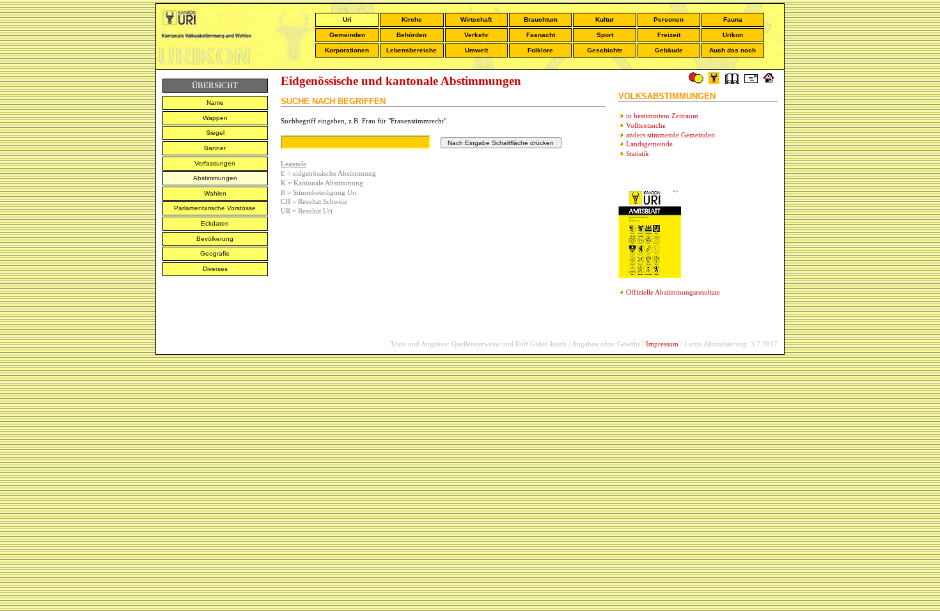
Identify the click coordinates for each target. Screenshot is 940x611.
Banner (215, 147)
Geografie (215, 253)
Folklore (540, 50)
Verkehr (476, 34)
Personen (669, 19)
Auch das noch (732, 50)
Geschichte (605, 50)
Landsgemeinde (649, 144)
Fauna (732, 19)
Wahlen (215, 193)
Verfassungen (214, 163)
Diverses (215, 268)
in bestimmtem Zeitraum (662, 116)
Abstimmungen (215, 178)
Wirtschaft (476, 19)
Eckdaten (215, 223)
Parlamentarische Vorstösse (215, 208)
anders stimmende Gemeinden (670, 135)
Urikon (733, 34)
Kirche (412, 19)
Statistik (637, 153)
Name (215, 102)
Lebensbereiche (411, 50)
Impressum (662, 344)
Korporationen (347, 50)
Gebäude (669, 50)
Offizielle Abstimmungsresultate (673, 292)
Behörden (411, 34)
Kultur (604, 19)
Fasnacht (540, 34)
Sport (605, 34)
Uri (347, 19)
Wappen (215, 117)
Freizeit (668, 34)
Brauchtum (541, 19)
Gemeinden (347, 34)
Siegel (215, 132)
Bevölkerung (214, 238)
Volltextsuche (646, 125)
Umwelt (476, 50)
